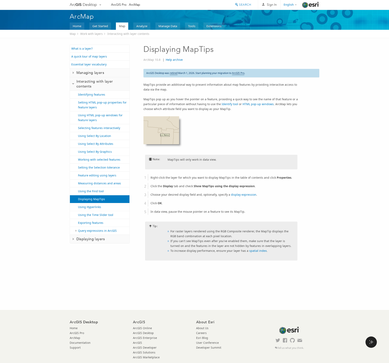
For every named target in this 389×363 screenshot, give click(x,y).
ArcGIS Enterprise (145, 338)
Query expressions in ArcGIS (97, 231)
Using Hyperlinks (89, 207)
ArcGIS (137, 343)
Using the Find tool (91, 191)
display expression (243, 194)
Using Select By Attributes (95, 144)
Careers (201, 333)
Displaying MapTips (91, 199)
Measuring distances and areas (99, 183)
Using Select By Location (94, 136)
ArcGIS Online (142, 328)
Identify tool (230, 104)
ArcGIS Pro (119, 4)
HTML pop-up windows (258, 104)
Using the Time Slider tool (95, 215)
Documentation (80, 343)
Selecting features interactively (99, 128)
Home (77, 26)
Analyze (141, 26)
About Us (202, 328)
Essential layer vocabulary (89, 64)
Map (122, 26)
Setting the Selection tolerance (99, 167)
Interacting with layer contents (128, 34)
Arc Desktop (83, 4)
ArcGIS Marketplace (146, 357)
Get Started (100, 26)
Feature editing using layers (97, 175)
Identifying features (91, 94)
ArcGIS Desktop (143, 333)
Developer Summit (208, 347)
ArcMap (134, 4)
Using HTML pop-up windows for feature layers (100, 117)
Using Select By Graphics (95, 152)
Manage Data (167, 26)
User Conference (207, 343)
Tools (191, 26)
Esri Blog (202, 338)
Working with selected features (99, 159)
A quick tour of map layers (89, 56)
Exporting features (90, 223)
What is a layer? (82, 48)
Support (75, 347)
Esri (310, 5)
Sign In (272, 4)
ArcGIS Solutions (144, 352)
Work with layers (91, 34)
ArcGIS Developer (145, 347)
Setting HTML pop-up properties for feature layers (102, 104)
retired (173, 73)
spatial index (258, 251)
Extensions (213, 26)
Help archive (174, 60)
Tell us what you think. (290, 348)
